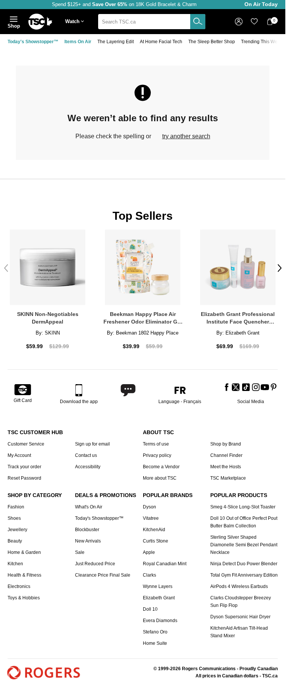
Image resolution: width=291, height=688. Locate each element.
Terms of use (156, 444)
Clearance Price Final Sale (102, 575)
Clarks (149, 575)
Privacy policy (157, 455)
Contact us (86, 455)
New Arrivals (88, 541)
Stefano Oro (155, 632)
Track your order (24, 466)
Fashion (16, 507)
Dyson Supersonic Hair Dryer (240, 616)
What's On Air (88, 507)
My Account (19, 455)
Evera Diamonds (160, 620)
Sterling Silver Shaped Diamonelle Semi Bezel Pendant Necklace (243, 545)
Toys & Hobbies (24, 597)
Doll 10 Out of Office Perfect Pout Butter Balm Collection (243, 522)
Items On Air (77, 41)
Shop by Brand (225, 444)
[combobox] (151, 21)
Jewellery (17, 529)
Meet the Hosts (225, 466)
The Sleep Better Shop (211, 41)
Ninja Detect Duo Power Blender (243, 563)
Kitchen (15, 563)
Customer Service (26, 444)
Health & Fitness (24, 575)
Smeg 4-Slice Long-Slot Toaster (242, 507)
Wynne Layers (157, 586)
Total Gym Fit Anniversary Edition (244, 575)
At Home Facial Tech (161, 41)
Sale (79, 552)
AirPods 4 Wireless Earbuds (239, 586)
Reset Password (24, 478)
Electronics (19, 586)
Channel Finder (226, 455)
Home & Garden (24, 552)
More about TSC (160, 478)
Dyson (149, 507)
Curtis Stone (155, 541)
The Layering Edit (115, 41)
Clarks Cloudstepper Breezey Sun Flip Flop (240, 601)
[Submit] (197, 21)
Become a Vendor (161, 466)
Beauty (15, 541)
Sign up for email (92, 444)
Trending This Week (261, 41)
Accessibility (87, 466)
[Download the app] (79, 390)
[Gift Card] (23, 390)
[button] (76, 21)
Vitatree (151, 518)
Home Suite (155, 643)
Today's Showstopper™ (33, 41)
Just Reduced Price (95, 563)
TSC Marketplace (228, 478)
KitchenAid (154, 529)
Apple (149, 552)
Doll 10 (150, 609)
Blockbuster (87, 529)
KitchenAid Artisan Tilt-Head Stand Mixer (239, 631)
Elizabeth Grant (159, 597)
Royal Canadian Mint (164, 563)
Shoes (14, 518)
